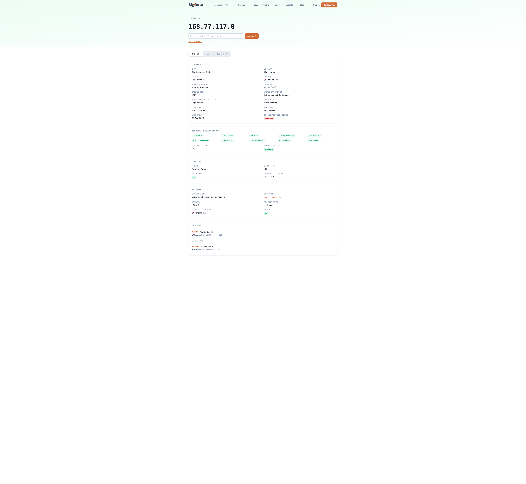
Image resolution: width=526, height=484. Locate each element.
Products (242, 5)
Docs (256, 5)
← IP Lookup (194, 18)
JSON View (222, 54)
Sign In (316, 5)
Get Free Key (329, 5)
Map (209, 54)
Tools (276, 5)
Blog (302, 5)
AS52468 (195, 246)
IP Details (196, 54)
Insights (289, 5)
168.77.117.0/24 (272, 197)
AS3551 (195, 232)
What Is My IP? (195, 41)
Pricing (266, 5)
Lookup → (251, 36)
